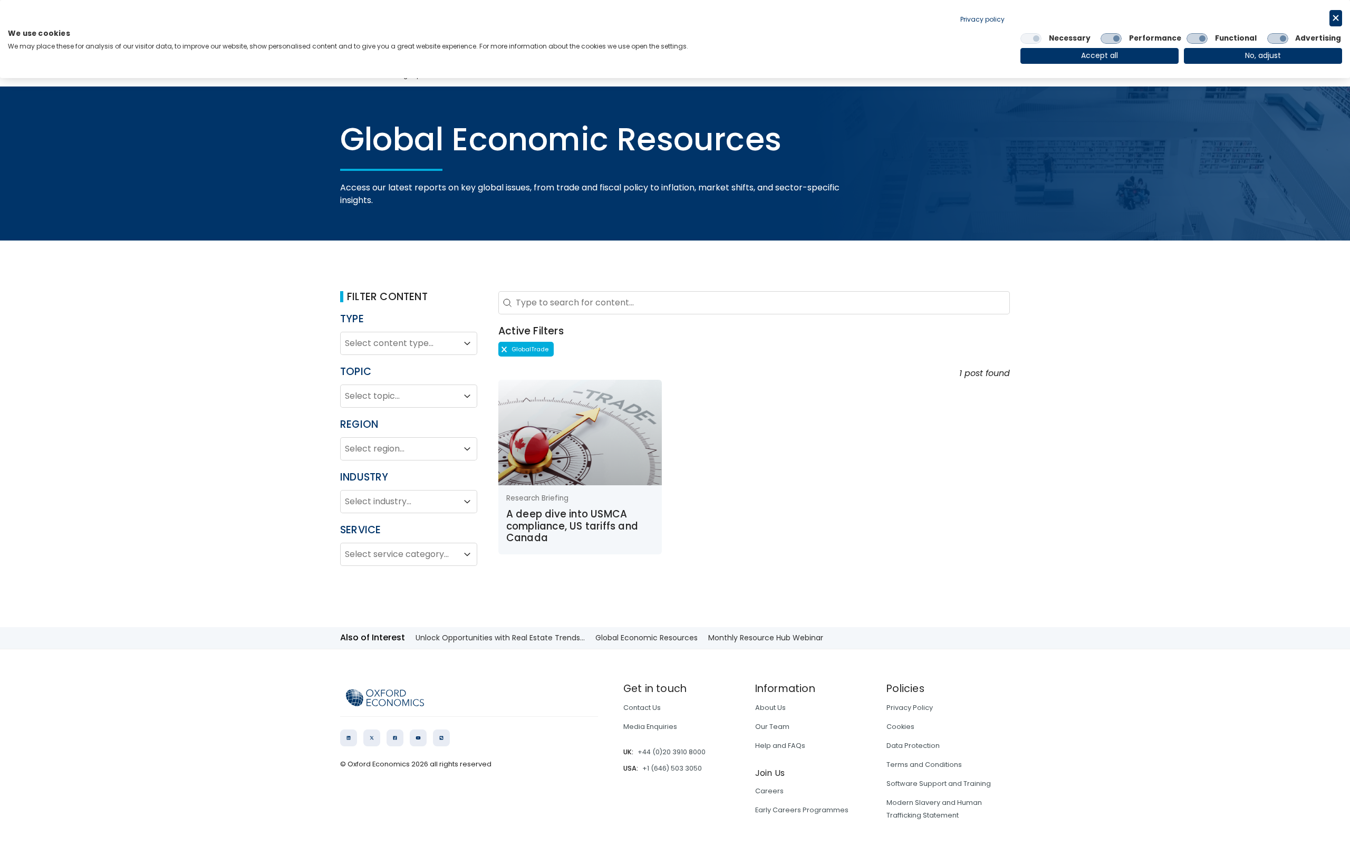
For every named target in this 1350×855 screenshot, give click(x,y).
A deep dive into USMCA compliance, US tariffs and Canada (572, 526)
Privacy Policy (909, 707)
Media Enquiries (650, 726)
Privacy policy (982, 19)
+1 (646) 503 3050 (672, 768)
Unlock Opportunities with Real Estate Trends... (500, 637)
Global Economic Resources (646, 637)
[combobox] (399, 343)
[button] (526, 349)
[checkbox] (1031, 38)
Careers (769, 790)
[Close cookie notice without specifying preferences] (1335, 18)
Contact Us (642, 707)
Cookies (900, 726)
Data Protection (913, 745)
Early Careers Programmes (801, 809)
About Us (770, 707)
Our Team (772, 726)
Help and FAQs (780, 745)
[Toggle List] (467, 343)
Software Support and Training (938, 783)
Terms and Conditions (924, 764)
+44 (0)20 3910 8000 (672, 751)
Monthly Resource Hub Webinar (765, 637)
